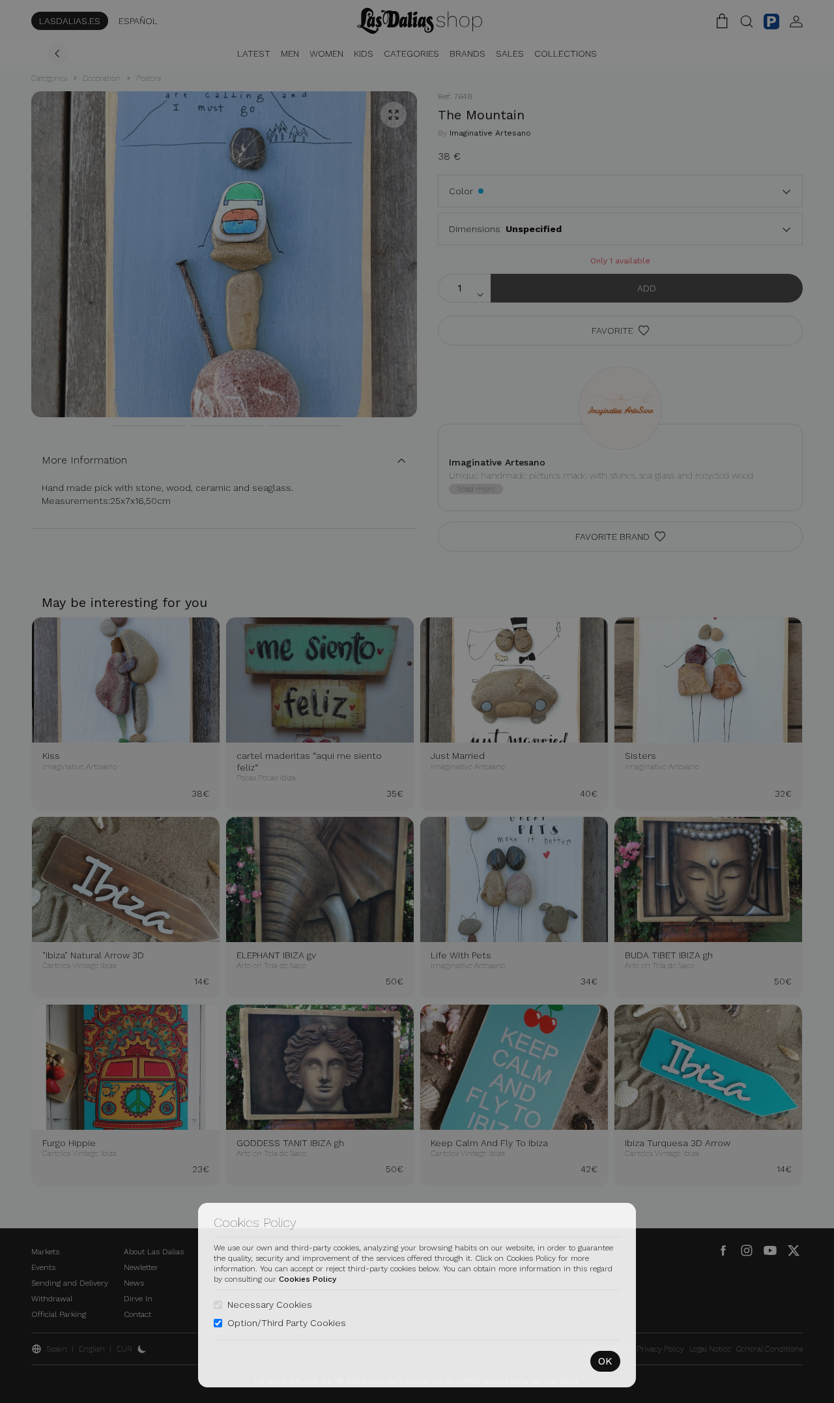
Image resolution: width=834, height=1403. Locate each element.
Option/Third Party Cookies (286, 1323)
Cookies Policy (307, 1279)
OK (605, 1361)
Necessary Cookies (269, 1304)
